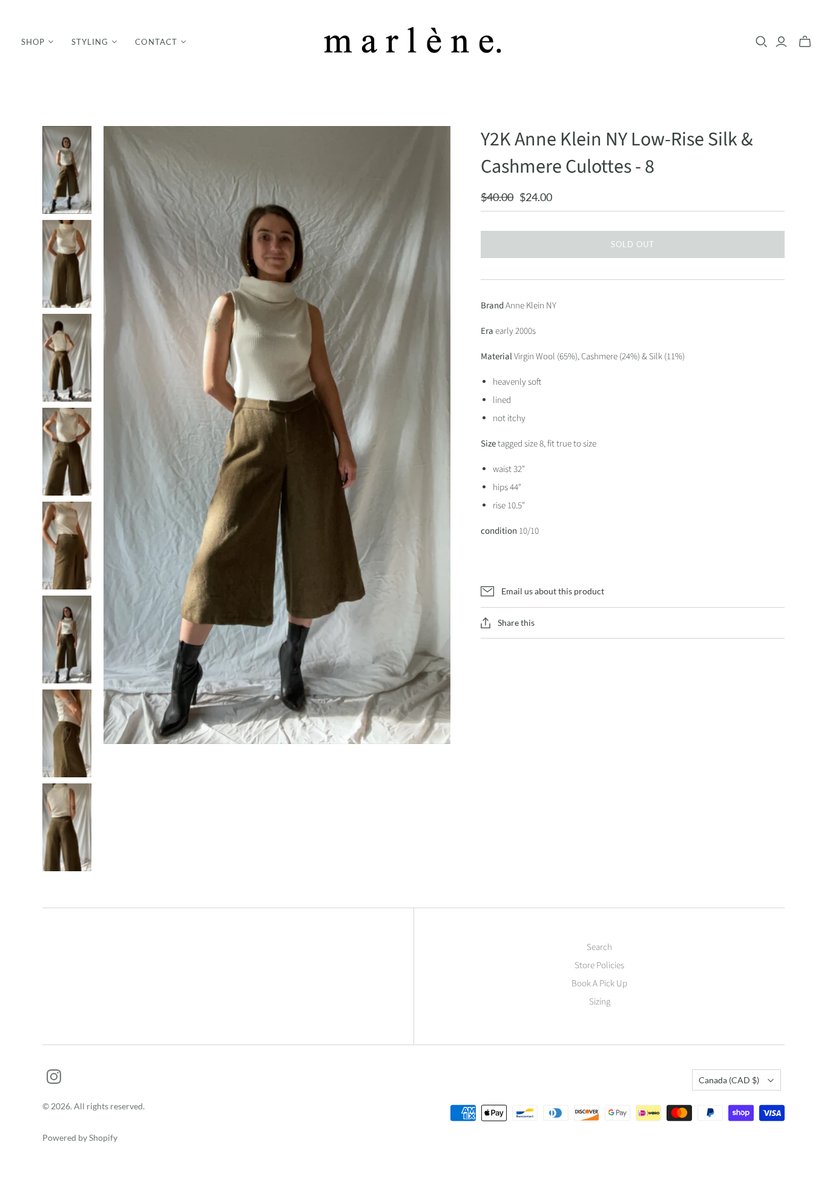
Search (599, 947)
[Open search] (762, 42)
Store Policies (599, 965)
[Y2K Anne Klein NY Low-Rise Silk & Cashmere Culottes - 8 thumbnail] (66, 170)
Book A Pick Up (599, 983)
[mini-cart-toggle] (805, 41)
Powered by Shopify (79, 1137)
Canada (729, 1080)
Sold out (632, 244)
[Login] (781, 41)
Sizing (599, 1001)
